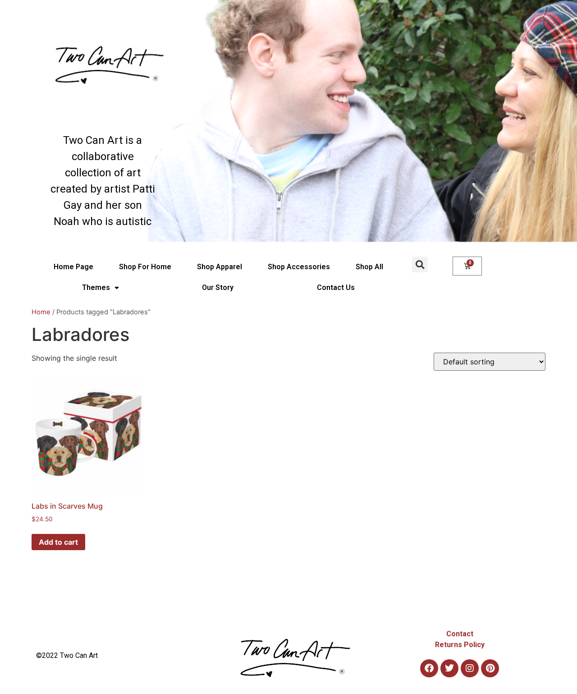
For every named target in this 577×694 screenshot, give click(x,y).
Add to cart (58, 542)
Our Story (218, 287)
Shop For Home (145, 266)
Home (41, 312)
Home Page (73, 266)
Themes (96, 287)
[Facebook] (429, 668)
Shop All (369, 266)
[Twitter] (449, 668)
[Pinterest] (490, 668)
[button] (420, 264)
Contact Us (336, 287)
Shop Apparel (219, 266)
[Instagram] (470, 668)
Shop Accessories (299, 266)
